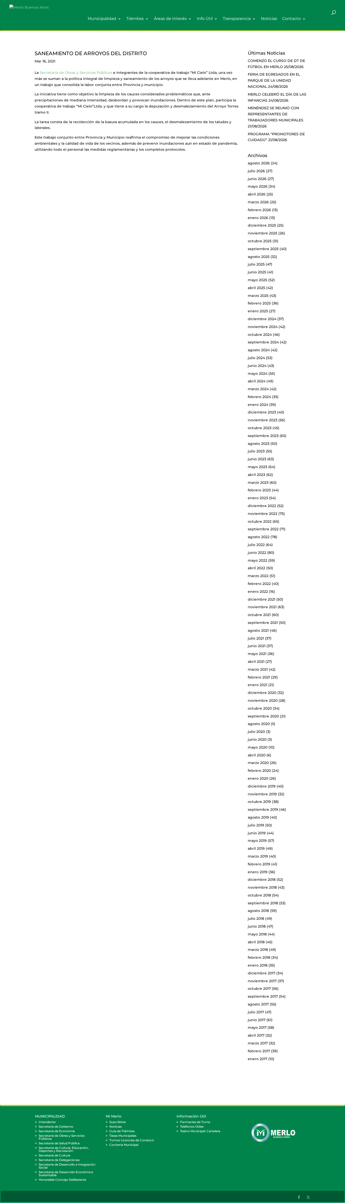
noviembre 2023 (262, 420)
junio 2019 (257, 833)
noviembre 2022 (262, 513)
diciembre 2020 (262, 692)
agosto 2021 (258, 630)
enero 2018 (257, 965)
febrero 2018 (259, 957)
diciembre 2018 (262, 879)
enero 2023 (258, 498)
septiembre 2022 (263, 529)
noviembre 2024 (263, 326)
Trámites (135, 19)
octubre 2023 (260, 428)
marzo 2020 (258, 762)
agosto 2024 (259, 350)
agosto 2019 (258, 817)
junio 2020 (257, 739)
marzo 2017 (258, 1043)
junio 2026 (257, 179)
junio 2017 (256, 1020)
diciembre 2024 (262, 319)
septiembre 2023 (263, 435)
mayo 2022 (257, 560)
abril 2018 (256, 942)
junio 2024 (257, 365)
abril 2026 (256, 194)
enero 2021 (257, 685)
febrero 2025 (259, 303)
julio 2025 (256, 264)
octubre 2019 (259, 801)
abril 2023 (256, 474)
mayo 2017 (257, 1027)
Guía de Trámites (122, 1131)
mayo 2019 (257, 840)
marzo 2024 (258, 389)
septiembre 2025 (263, 249)
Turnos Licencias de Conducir (131, 1140)
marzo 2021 (258, 669)
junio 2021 (256, 646)
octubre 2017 (259, 988)
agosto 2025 (258, 256)
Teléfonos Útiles (192, 1126)
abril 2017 (256, 1035)
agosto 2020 (259, 723)
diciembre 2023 (262, 412)
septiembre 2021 (263, 622)
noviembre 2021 (262, 607)
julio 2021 (256, 638)
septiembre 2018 (263, 903)
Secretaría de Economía (57, 1131)
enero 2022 (258, 591)
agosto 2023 (258, 443)
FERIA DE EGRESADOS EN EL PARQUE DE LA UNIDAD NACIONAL (274, 80)
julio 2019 (256, 825)
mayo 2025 (257, 280)
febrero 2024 (259, 397)
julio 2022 (256, 544)
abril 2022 (256, 568)
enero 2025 (258, 311)
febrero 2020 (259, 770)
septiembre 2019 (263, 809)
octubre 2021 (259, 615)
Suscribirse (117, 1122)
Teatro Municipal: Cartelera (200, 1131)
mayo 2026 (257, 186)
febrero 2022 (259, 583)
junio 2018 (257, 926)
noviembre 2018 (262, 887)
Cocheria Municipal (123, 1145)
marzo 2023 (258, 482)
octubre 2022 (260, 521)
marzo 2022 (258, 576)
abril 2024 (256, 381)
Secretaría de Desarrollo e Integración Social (67, 1166)
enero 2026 (258, 217)
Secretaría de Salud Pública (59, 1143)
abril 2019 (256, 848)
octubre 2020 (260, 708)
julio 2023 (256, 451)
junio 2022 (257, 552)
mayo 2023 (257, 467)
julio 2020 (256, 731)
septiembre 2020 (263, 716)
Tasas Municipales (122, 1136)
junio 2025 (257, 272)
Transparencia (237, 19)
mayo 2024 (257, 373)
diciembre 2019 (262, 786)
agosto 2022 (258, 537)
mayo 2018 (257, 934)
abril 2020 (256, 755)
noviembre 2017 (262, 981)
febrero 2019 (259, 864)
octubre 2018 (259, 895)
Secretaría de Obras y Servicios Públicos (76, 72)
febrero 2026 (259, 210)
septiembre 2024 (263, 342)
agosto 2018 (258, 910)
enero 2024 (258, 404)
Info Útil (205, 19)
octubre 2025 (260, 241)
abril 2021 (256, 661)
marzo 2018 (258, 949)
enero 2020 (258, 778)
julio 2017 (256, 1012)
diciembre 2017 (261, 973)
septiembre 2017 (263, 996)
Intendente (47, 1122)
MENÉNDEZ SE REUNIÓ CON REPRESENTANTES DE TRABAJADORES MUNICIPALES (275, 114)
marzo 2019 (258, 856)
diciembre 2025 (262, 225)
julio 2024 (256, 358)
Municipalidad (102, 19)
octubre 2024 (260, 334)
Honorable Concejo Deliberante (62, 1180)
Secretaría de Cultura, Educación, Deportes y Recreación (64, 1149)
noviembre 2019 (262, 794)
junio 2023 (257, 459)
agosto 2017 (258, 1004)
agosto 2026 (259, 163)
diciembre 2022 (262, 506)
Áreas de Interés (170, 19)
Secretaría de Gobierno (56, 1126)
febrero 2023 (259, 490)
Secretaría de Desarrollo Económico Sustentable (66, 1173)
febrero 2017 (259, 1051)
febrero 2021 (259, 677)
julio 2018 (256, 918)
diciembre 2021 (261, 599)
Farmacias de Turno (195, 1122)
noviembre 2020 (263, 700)
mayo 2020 (257, 747)
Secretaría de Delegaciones (59, 1160)
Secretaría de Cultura (54, 1155)
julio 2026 (256, 171)
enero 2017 (257, 1059)
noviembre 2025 (262, 233)
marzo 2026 (258, 202)
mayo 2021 (257, 653)
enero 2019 (257, 872)
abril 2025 (256, 288)
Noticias (269, 19)
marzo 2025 (258, 295)
